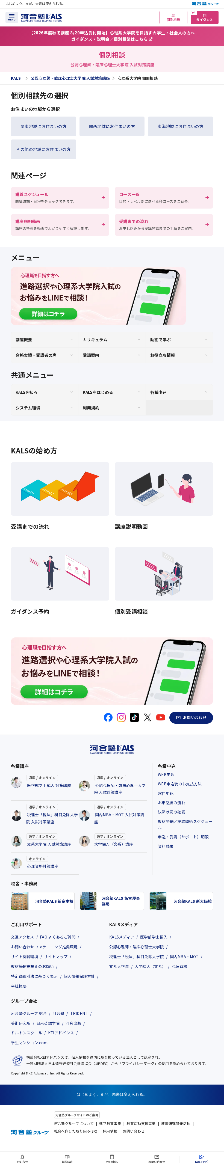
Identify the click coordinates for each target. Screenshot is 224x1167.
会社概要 (18, 986)
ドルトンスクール (26, 1032)
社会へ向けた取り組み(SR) (75, 1131)
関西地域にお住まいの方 (112, 126)
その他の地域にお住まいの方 (43, 149)
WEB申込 (166, 774)
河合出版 (73, 1023)
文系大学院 (119, 966)
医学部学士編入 (153, 937)
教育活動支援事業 (140, 1123)
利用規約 (91, 408)
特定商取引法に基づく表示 (34, 976)
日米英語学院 (48, 1023)
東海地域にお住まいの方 (181, 126)
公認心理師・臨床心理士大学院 (136, 946)
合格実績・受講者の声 (36, 355)
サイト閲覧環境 (24, 956)
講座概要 (24, 339)
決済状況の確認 (171, 812)
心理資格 (179, 966)
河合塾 (58, 1013)
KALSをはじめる (98, 392)
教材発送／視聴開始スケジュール (185, 824)
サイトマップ (55, 956)
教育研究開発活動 (175, 1123)
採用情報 (110, 1131)
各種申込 (158, 392)
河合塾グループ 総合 (29, 1013)
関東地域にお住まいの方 (43, 126)
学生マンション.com (29, 1042)
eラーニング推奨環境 (59, 946)
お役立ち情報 (162, 355)
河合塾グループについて (74, 1123)
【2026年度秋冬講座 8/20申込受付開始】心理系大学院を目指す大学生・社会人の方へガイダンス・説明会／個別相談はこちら (112, 36)
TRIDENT (79, 1013)
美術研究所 (21, 1023)
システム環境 (28, 408)
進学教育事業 (110, 1123)
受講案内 (91, 355)
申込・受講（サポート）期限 (183, 836)
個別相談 (173, 19)
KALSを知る (27, 392)
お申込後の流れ (171, 802)
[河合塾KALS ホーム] (41, 17)
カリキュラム (95, 339)
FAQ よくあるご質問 (57, 937)
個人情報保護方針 (79, 976)
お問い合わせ (22, 946)
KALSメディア (121, 937)
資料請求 (165, 846)
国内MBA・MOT (184, 956)
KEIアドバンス (61, 1032)
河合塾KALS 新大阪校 (193, 901)
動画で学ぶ (160, 339)
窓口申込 (165, 793)
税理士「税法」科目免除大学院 (136, 956)
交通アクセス (22, 937)
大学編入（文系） (150, 966)
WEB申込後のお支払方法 (180, 783)
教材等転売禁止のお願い (32, 966)
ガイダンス (202, 16)
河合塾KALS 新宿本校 (54, 901)
